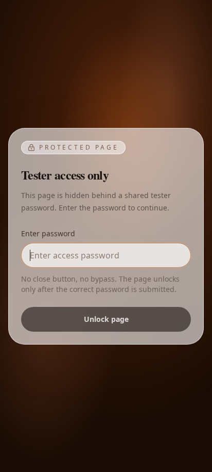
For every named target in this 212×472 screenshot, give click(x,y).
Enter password (48, 233)
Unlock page (106, 319)
